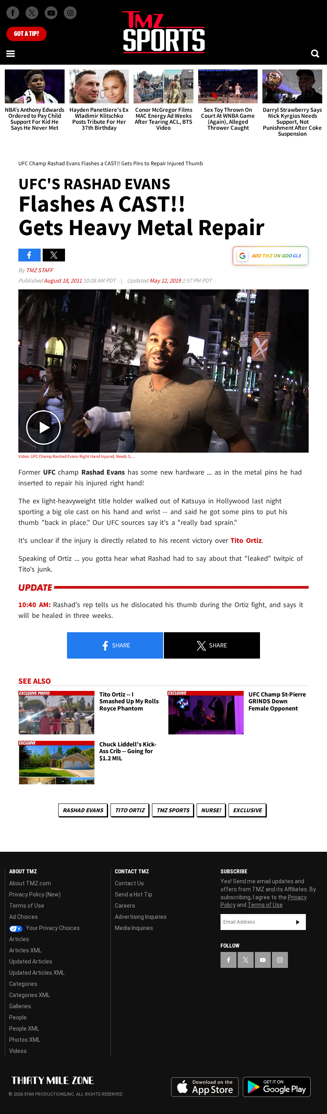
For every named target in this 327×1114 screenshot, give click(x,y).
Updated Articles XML (37, 973)
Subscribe (298, 922)
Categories (23, 984)
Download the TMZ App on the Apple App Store (205, 1087)
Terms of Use (26, 905)
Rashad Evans (83, 810)
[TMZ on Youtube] (51, 12)
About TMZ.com (30, 883)
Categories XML (29, 995)
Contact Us (129, 883)
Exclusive (247, 810)
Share (120, 645)
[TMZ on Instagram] (70, 12)
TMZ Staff (39, 270)
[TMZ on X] (32, 12)
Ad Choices (23, 917)
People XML (24, 1028)
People (18, 1017)
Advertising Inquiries (141, 917)
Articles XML (25, 950)
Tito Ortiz (129, 810)
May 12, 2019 (166, 280)
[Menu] (11, 53)
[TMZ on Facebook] (12, 12)
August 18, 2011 (63, 280)
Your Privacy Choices (52, 928)
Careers (125, 905)
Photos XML (24, 1040)
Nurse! (211, 810)
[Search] (316, 53)
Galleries (20, 1006)
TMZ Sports (172, 810)
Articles (19, 939)
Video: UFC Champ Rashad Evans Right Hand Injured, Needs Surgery (76, 456)
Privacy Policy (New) (35, 894)
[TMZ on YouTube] (263, 960)
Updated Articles (30, 961)
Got (26, 34)
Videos (18, 1051)
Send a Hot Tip (133, 894)
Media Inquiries (134, 928)
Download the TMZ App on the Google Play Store (277, 1087)
